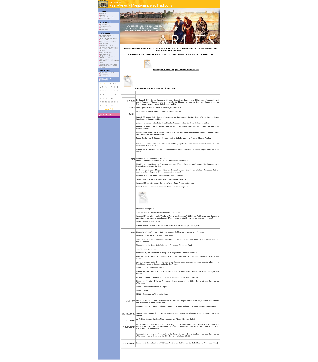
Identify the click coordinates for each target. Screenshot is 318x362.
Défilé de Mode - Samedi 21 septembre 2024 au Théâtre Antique (108, 65)
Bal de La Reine (105, 54)
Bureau (102, 15)
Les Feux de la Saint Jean (108, 42)
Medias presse (104, 29)
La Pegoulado (104, 43)
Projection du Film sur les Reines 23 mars (107, 56)
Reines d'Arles (106, 115)
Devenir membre (105, 19)
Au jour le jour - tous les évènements (107, 73)
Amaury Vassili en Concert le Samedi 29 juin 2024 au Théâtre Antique (109, 49)
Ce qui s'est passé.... (106, 76)
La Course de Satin (106, 52)
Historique (103, 13)
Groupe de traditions (106, 26)
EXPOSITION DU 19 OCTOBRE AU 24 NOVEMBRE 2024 (109, 61)
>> (104, 84)
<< (100, 84)
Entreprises (103, 24)
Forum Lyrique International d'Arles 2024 (108, 39)
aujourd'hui (109, 109)
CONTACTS (104, 80)
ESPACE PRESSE (105, 78)
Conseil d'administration (107, 17)
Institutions (103, 28)
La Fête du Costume (106, 45)
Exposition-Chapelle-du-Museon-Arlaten (107, 35)
